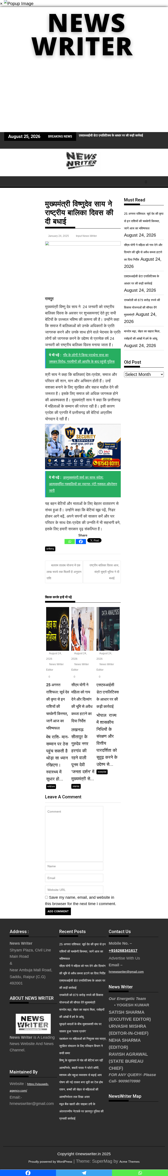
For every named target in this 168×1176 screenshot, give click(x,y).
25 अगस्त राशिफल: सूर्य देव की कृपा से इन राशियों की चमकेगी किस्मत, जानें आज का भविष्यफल (143, 221)
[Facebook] (81, 541)
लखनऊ (76, 786)
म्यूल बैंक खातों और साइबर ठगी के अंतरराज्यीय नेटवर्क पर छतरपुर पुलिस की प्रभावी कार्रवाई (81, 1111)
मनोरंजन (51, 786)
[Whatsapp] (70, 541)
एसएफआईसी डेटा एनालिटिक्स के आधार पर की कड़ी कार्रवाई (111, 135)
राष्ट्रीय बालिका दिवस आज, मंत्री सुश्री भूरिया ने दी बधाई (104, 572)
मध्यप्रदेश (102, 772)
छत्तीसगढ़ (50, 549)
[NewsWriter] (84, 63)
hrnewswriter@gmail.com (126, 971)
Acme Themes (129, 1161)
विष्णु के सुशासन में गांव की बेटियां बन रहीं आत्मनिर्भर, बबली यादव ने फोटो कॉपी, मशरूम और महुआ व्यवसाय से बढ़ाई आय (81, 1068)
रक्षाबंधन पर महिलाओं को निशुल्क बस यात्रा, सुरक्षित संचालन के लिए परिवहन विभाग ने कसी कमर (83, 1046)
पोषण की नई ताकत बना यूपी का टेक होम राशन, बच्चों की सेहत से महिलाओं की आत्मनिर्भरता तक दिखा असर (81, 1089)
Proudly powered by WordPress (50, 1161)
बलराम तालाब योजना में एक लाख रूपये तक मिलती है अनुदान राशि (64, 572)
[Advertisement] (84, 99)
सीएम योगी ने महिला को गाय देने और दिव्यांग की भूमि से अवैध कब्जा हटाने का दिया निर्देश (143, 252)
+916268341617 (123, 950)
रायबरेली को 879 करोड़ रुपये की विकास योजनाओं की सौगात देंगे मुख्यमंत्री (142, 307)
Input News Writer (86, 235)
